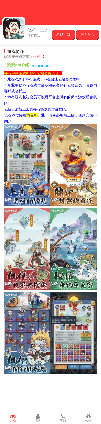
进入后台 (87, 35)
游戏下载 (63, 35)
